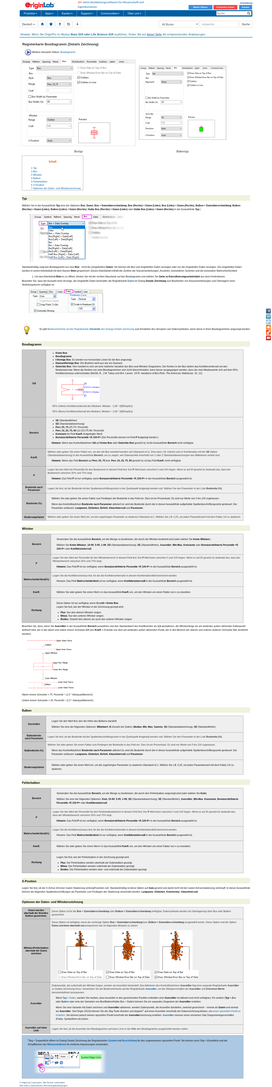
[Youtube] (268, 337)
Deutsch (27, 24)
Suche (246, 24)
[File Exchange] (268, 332)
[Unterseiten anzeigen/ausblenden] (77, 24)
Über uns (133, 13)
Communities (109, 13)
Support (86, 13)
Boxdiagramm (67, 52)
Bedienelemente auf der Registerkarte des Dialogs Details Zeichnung (91, 329)
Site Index (24, 1085)
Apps (48, 13)
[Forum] (268, 327)
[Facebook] (268, 311)
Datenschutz (36, 1085)
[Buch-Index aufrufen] (51, 24)
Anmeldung (246, 3)
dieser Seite (154, 34)
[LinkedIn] (268, 316)
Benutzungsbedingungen (56, 1085)
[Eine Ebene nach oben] (60, 24)
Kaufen (245, 7)
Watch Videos (200, 7)
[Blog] (268, 321)
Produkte (29, 13)
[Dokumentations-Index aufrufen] (42, 24)
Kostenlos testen (225, 7)
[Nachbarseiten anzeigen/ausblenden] (68, 24)
